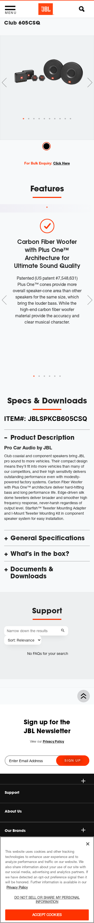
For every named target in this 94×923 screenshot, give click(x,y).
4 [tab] (49, 376)
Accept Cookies (47, 915)
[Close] (87, 844)
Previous (4, 82)
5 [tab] (54, 376)
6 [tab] (60, 376)
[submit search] (63, 630)
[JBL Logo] (46, 9)
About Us (13, 811)
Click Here (61, 163)
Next (90, 82)
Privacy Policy (17, 887)
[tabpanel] (47, 76)
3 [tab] (44, 376)
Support (12, 792)
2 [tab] (39, 376)
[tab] (23, 118)
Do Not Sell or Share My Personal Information (47, 899)
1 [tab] (47, 207)
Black (46, 146)
